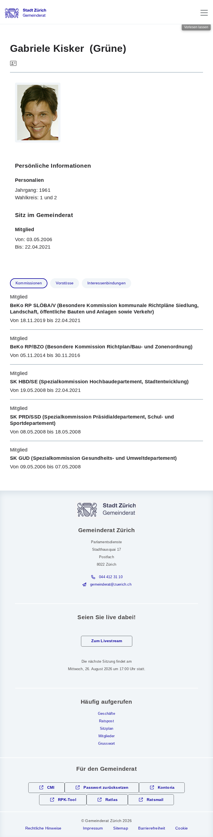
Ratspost (106, 721)
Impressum (93, 828)
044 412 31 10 (111, 577)
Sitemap (120, 828)
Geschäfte (106, 714)
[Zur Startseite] (25, 13)
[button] (204, 12)
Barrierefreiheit (151, 828)
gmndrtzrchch (110, 584)
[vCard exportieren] (13, 63)
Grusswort (106, 744)
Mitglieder (106, 736)
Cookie (181, 828)
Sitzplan (106, 729)
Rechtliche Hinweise (43, 828)
